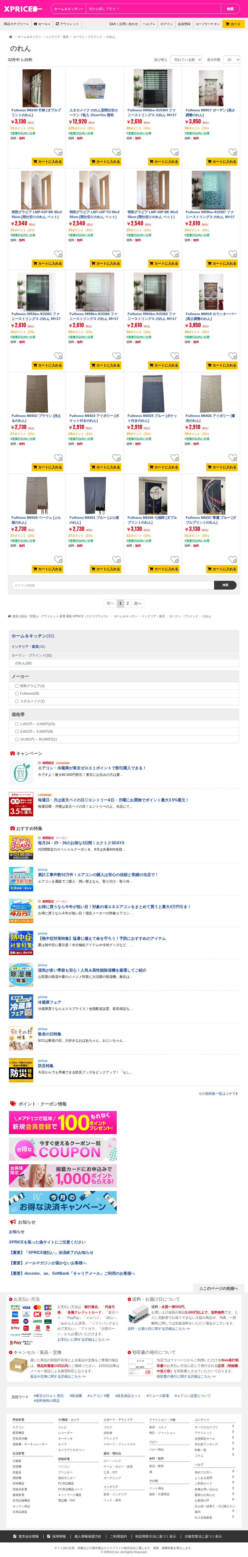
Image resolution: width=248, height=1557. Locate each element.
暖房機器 (18, 1433)
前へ (110, 603)
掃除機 (17, 1478)
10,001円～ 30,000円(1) (38, 739)
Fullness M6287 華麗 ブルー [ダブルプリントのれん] (211, 520)
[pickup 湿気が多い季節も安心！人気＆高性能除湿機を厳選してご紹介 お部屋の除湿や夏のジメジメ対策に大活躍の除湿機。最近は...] (124, 986)
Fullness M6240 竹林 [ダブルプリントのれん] (36, 112)
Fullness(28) (29, 693)
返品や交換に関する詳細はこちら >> (58, 1376)
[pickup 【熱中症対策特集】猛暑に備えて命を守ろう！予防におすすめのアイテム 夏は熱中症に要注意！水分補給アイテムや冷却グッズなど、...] (124, 954)
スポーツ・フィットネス (120, 1444)
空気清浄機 (20, 1438)
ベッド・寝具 (112, 1500)
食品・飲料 (156, 1466)
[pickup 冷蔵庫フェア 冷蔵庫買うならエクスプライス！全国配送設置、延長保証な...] (124, 1017)
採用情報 (58, 1536)
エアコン (18, 1427)
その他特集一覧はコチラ (217, 1093)
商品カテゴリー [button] (15, 24)
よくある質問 (203, 1478)
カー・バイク (112, 1461)
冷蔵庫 (17, 1461)
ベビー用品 (156, 1449)
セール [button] (43, 24)
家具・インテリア (115, 1494)
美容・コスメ (158, 1427)
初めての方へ (203, 1472)
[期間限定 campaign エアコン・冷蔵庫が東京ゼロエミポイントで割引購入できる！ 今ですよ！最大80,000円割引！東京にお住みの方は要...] (124, 783)
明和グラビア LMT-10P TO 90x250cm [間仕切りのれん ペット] (95, 214)
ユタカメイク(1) (32, 701)
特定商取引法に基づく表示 (155, 1536)
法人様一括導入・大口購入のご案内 (215, 1509)
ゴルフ (108, 1427)
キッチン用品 (21, 1506)
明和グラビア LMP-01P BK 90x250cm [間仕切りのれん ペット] (37, 214)
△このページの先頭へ (218, 1288)
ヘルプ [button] (147, 24)
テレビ (62, 1427)
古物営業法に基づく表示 (203, 1536)
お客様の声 (202, 1500)
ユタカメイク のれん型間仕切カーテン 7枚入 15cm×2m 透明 (94, 112)
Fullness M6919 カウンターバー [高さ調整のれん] (211, 316)
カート (236, 24)
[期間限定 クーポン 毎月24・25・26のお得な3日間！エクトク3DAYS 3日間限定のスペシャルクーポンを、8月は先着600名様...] (124, 858)
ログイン (166, 24)
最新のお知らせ (205, 1495)
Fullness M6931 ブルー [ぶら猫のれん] (94, 520)
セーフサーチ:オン (208, 24)
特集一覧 (200, 1450)
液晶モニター (67, 1478)
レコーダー (65, 1433)
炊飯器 (17, 1472)
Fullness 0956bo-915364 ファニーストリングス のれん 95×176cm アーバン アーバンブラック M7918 (152, 117)
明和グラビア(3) (32, 686)
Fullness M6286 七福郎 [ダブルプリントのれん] (152, 520)
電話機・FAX (66, 1500)
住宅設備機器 (21, 1500)
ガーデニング (112, 1478)
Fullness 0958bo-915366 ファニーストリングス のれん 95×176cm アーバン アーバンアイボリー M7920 (94, 321)
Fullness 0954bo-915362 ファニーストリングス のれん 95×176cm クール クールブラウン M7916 (153, 321)
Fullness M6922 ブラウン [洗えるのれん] (36, 418)
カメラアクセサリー (71, 1450)
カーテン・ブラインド (183, 616)
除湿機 (77, 1396)
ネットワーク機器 (69, 1495)
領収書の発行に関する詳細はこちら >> (186, 1376)
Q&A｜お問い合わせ (123, 24)
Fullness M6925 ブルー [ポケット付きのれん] (152, 418)
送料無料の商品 (48, 1401)
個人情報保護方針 (87, 1536)
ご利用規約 (118, 1536)
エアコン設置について (194, 1396)
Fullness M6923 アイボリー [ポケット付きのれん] (94, 418)
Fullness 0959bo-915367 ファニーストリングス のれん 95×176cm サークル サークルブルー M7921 (211, 219)
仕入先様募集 (203, 1517)
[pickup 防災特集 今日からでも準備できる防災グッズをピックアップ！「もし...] (124, 1081)
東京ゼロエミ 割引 (50, 1396)
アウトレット (69, 24)
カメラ (62, 1444)
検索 (230, 9)
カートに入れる (50, 161)
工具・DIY (110, 1472)
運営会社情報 (28, 1536)
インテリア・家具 (153, 616)
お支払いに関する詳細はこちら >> (83, 1339)
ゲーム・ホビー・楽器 (118, 1466)
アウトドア (111, 1438)
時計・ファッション (162, 1433)
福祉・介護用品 (159, 1494)
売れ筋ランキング (206, 1444)
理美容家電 (20, 1489)
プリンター (65, 1472)
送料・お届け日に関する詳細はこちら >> (159, 1328)
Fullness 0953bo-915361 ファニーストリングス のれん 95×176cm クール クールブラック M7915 (37, 321)
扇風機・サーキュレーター (30, 1444)
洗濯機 (17, 1466)
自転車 (108, 1433)
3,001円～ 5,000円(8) (36, 731)
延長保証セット (129, 1396)
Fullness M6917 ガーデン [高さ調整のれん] (210, 112)
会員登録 (184, 24)
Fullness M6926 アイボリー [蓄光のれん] (210, 418)
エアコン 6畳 (99, 1396)
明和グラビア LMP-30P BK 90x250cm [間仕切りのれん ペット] (153, 214)
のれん (207, 616)
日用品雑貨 (20, 1512)
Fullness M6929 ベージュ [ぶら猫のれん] (36, 520)
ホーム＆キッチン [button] (67, 9)
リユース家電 (159, 1396)
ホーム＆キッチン (125, 616)
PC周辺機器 (66, 1483)
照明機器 (18, 1483)
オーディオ (65, 1438)
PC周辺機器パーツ (70, 1489)
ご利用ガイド (203, 1483)
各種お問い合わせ (206, 1489)
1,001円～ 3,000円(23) (37, 724)
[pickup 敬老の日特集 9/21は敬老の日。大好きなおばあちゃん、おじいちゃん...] (124, 1049)
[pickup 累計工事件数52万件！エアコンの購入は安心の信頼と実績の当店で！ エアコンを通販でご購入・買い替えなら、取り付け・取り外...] (124, 890)
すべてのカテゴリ (206, 1427)
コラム (199, 1455)
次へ (138, 603)
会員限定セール (205, 1438)
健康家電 (18, 1495)
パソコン (64, 1466)
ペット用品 (156, 1488)
